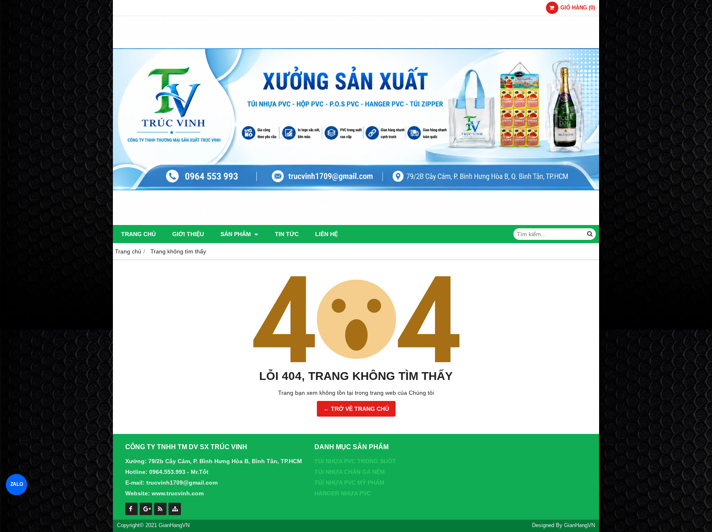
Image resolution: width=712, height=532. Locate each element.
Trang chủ (138, 234)
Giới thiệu (188, 234)
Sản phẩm (236, 234)
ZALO (16, 484)
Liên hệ (326, 234)
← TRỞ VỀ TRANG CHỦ (356, 408)
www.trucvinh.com (178, 493)
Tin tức (287, 234)
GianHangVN (579, 525)
